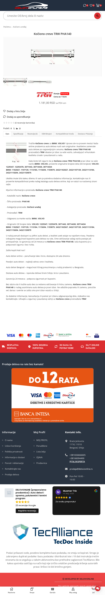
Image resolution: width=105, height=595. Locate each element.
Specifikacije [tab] (18, 134)
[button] (97, 588)
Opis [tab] (7, 134)
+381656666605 (78, 455)
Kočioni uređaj (19, 26)
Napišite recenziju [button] (27, 510)
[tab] (7, 133)
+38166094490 (77, 458)
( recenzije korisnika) (25, 122)
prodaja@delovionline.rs (81, 469)
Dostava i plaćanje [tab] (85, 134)
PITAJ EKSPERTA (77, 461)
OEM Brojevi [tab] (47, 134)
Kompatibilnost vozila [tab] (65, 134)
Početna (7, 26)
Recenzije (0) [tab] (32, 134)
